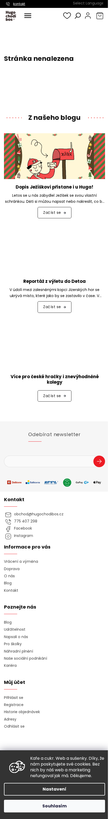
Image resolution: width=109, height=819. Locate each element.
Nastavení (54, 789)
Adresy (10, 719)
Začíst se (52, 212)
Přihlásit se (101, 462)
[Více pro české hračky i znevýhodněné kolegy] (54, 345)
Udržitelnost (14, 629)
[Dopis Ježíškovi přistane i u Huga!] (54, 156)
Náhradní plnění (18, 651)
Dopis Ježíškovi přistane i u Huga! (54, 187)
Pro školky (13, 644)
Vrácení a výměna (21, 561)
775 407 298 (25, 521)
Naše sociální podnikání (25, 658)
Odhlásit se (14, 726)
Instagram (23, 535)
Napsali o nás (16, 636)
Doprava (12, 568)
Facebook (23, 528)
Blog (8, 583)
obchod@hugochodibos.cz (38, 514)
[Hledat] (77, 15)
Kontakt (11, 590)
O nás (9, 576)
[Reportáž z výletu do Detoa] (54, 250)
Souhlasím (54, 806)
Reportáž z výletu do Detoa (54, 281)
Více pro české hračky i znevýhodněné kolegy (55, 379)
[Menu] (27, 15)
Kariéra (10, 665)
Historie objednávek (22, 711)
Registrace (14, 704)
